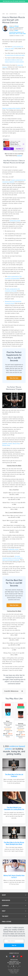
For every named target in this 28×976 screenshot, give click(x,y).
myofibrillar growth (13, 549)
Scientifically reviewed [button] (15, 32)
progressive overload (13, 559)
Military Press (6, 445)
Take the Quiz (14, 378)
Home (3, 13)
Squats (10, 443)
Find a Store (6, 921)
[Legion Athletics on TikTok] (17, 956)
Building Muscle (13, 13)
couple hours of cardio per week (15, 55)
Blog (7, 13)
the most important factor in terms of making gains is (12, 558)
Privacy (12, 972)
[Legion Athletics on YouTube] (21, 956)
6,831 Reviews (20, 728)
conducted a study (15, 220)
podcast (19, 155)
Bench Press (16, 443)
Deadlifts (4, 443)
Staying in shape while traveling (11, 108)
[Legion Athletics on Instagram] (13, 956)
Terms (16, 972)
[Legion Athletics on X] (6, 956)
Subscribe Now (22, 1)
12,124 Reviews (8, 727)
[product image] (8, 712)
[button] (1, 1)
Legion (16, 30)
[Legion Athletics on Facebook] (10, 956)
